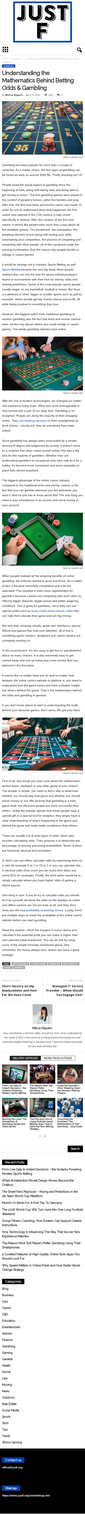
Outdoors (8, 1397)
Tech (5, 1423)
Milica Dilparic (14, 94)
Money (7, 967)
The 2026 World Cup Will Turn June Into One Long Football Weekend (42, 1212)
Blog (5, 1288)
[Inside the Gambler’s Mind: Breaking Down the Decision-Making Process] (70, 1074)
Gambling (16, 58)
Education (8, 1320)
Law (4, 1378)
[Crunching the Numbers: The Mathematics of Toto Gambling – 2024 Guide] (70, 1107)
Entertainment (11, 1327)
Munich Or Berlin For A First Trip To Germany (32, 1202)
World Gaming (12, 1442)
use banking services (32, 420)
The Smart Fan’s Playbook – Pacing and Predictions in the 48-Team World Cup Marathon (40, 1194)
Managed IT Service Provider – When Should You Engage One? (64, 990)
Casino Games (38, 963)
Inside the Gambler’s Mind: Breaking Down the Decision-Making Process (68, 1089)
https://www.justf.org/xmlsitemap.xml (26, 1495)
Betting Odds (20, 963)
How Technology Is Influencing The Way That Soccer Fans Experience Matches (41, 1234)
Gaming (7, 1352)
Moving (7, 1384)
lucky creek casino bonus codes (52, 610)
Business (8, 1295)
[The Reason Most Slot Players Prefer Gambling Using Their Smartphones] (42, 1074)
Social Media (10, 1410)
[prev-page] (40, 1136)
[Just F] (42, 22)
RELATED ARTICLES (25, 1058)
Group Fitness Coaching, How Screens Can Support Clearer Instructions (42, 1223)
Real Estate (9, 1404)
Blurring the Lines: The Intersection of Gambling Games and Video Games (14, 1123)
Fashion (7, 1333)
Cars (5, 1301)
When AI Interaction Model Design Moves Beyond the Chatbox (38, 1183)
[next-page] (45, 1136)
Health (6, 1365)
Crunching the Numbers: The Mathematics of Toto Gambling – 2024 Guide (69, 1123)
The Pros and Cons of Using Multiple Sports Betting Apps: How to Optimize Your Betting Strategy (41, 1124)
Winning (19, 967)
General (7, 1359)
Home (5, 58)
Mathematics (70, 963)
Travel (6, 1436)
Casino (6, 1308)
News (5, 1391)
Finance (7, 1340)
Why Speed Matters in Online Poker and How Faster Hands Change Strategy (41, 1267)
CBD (5, 1314)
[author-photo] (42, 1014)
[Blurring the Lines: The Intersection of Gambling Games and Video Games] (15, 1107)
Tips (5, 1429)
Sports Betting (11, 269)
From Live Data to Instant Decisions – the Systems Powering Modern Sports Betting (14, 1089)
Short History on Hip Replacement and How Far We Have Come (19, 990)
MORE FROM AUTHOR (58, 1058)
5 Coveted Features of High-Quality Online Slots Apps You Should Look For (41, 1256)
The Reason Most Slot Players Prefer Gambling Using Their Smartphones (41, 1089)
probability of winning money (44, 910)
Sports (6, 1416)
